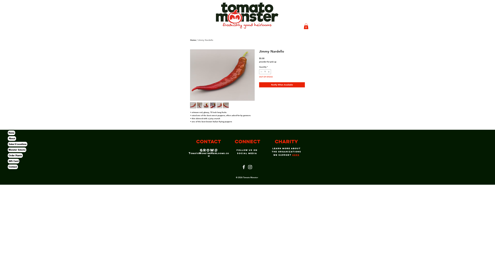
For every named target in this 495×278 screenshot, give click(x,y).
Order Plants (15, 155)
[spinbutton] (265, 72)
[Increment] (269, 72)
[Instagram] (250, 167)
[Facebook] (243, 167)
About (12, 138)
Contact (13, 166)
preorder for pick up (267, 62)
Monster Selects (17, 149)
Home (11, 132)
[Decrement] (261, 72)
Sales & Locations (17, 144)
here (295, 155)
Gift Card (13, 161)
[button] (306, 26)
